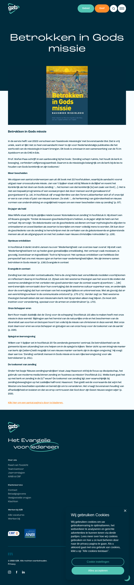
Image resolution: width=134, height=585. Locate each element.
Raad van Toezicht (18, 465)
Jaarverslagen (16, 473)
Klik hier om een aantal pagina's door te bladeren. (35, 403)
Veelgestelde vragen (19, 498)
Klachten (13, 501)
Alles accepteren (98, 570)
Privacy (12, 564)
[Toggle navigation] (122, 8)
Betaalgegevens (17, 494)
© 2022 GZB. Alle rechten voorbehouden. (27, 561)
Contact (12, 490)
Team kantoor (16, 469)
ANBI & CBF (14, 476)
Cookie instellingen (98, 561)
